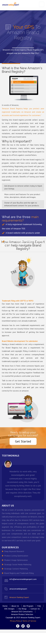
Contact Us (35, 608)
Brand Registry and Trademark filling (19, 573)
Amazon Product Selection (22, 614)
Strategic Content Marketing (16, 568)
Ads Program (28, 606)
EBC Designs (9, 608)
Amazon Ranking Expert (19, 597)
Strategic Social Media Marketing (17, 564)
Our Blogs (22, 608)
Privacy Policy (15, 621)
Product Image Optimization (16, 560)
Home (4, 606)
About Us (15, 606)
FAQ (39, 606)
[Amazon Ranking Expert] (11, 4)
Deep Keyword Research (14, 551)
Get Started (23, 441)
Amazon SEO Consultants (22, 611)
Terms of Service (29, 621)
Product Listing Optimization (16, 555)
